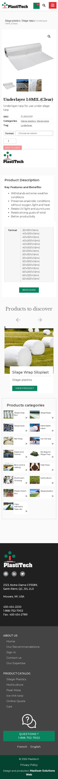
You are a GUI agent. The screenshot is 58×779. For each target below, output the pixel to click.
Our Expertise (15, 663)
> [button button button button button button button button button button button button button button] (53, 496)
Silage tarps (28, 20)
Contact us (14, 657)
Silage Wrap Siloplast (30, 372)
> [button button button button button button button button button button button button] (53, 483)
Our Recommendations (23, 646)
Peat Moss (45, 465)
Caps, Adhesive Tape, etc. (18, 506)
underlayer (26, 125)
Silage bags (45, 413)
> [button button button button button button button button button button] (53, 470)
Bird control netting (19, 466)
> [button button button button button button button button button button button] (26, 483)
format (9, 133)
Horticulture (45, 478)
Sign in (11, 652)
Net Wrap (18, 439)
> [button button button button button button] (53, 443)
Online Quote (15, 701)
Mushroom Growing (19, 479)
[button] (44, 5)
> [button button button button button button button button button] (26, 470)
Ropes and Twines (19, 453)
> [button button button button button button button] (26, 457)
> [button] (26, 417)
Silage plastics (12, 20)
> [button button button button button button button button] (53, 457)
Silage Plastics (16, 679)
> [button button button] (26, 430)
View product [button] (24, 388)
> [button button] (53, 417)
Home (10, 641)
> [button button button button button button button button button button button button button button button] (26, 511)
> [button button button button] (53, 430)
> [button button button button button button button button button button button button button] (26, 496)
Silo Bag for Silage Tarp (45, 453)
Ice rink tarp (45, 439)
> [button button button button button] (26, 443)
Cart (9, 706)
